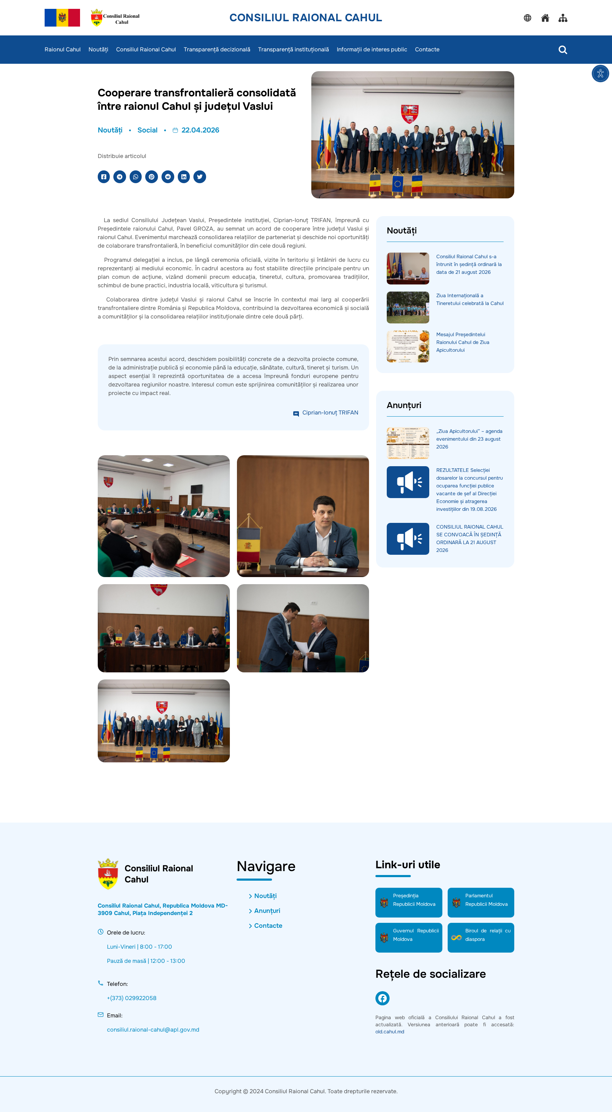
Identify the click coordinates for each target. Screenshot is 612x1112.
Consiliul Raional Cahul (306, 17)
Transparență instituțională (293, 49)
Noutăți (98, 49)
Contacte (427, 49)
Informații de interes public (372, 49)
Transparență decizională (217, 49)
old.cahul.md (389, 1031)
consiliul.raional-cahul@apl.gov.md (153, 1029)
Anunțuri (267, 911)
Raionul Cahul (63, 49)
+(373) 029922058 (132, 998)
